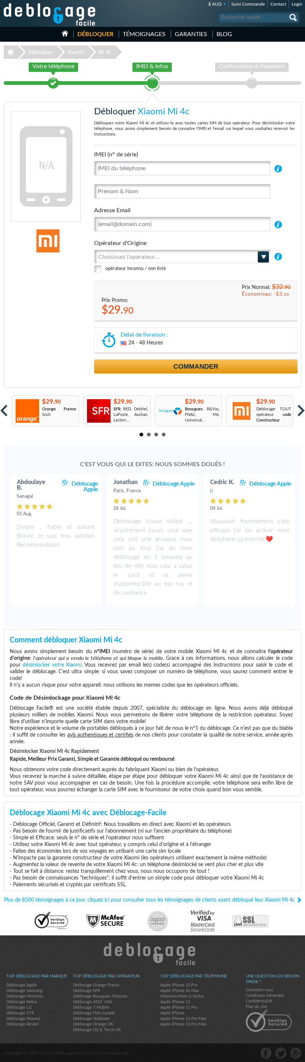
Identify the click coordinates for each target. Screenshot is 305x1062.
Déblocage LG (19, 1007)
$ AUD (215, 4)
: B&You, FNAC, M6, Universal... (202, 414)
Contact (278, 4)
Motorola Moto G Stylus (182, 996)
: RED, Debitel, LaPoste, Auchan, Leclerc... (130, 414)
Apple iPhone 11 (175, 1002)
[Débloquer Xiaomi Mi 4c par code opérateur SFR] (98, 411)
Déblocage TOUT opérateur (273, 414)
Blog (224, 34)
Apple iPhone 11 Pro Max (183, 1019)
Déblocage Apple (84, 486)
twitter (280, 1053)
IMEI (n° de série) (116, 155)
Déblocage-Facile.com (152, 954)
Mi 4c (105, 52)
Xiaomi (75, 52)
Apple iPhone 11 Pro (179, 1007)
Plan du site (256, 1007)
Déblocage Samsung (24, 991)
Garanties (191, 34)
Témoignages (144, 34)
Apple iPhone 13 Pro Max (183, 1024)
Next (301, 410)
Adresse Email (112, 210)
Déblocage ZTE (20, 1013)
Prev (3, 410)
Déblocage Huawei (23, 1019)
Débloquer (95, 34)
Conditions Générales (265, 995)
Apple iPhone (172, 1013)
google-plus (295, 1053)
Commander (195, 366)
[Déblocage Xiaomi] (26, 241)
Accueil (65, 33)
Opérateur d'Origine (120, 243)
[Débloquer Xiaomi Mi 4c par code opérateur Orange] (27, 411)
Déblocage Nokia (21, 1002)
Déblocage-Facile (50, 14)
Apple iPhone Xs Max (179, 991)
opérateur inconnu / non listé (135, 268)
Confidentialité (259, 1001)
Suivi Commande (248, 4)
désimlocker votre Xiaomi (52, 665)
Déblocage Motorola (24, 996)
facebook (266, 1053)
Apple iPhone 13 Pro (179, 985)
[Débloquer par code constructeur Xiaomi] (241, 411)
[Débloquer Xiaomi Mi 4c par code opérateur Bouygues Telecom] (170, 411)
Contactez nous (259, 990)
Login (297, 4)
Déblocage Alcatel (22, 1024)
